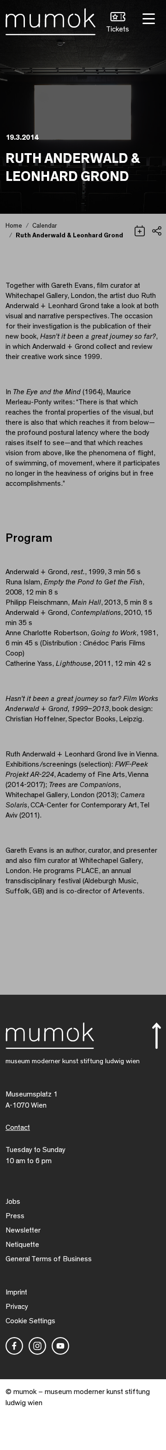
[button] (117, 23)
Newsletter (23, 1230)
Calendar (44, 226)
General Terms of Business (49, 1259)
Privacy (17, 1306)
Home (14, 226)
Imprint (16, 1292)
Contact (18, 1127)
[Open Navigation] (147, 17)
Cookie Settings (30, 1321)
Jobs (13, 1201)
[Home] (50, 20)
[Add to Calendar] (140, 230)
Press (15, 1216)
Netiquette (22, 1244)
